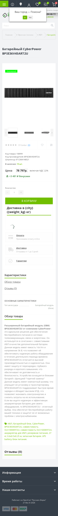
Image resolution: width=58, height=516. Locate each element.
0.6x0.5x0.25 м (14, 436)
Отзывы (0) (10, 288)
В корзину (29, 201)
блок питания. (19, 439)
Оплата (20, 235)
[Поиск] (52, 26)
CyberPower (38, 423)
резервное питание (38, 433)
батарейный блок (22, 423)
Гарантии (21, 260)
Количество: (10, 188)
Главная (8, 35)
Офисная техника (25, 35)
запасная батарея (32, 436)
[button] (29, 5)
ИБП (40, 35)
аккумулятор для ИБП (15, 433)
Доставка (21, 248)
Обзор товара (12, 281)
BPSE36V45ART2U (13, 426)
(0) (29, 145)
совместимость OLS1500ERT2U (36, 429)
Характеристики (15, 275)
